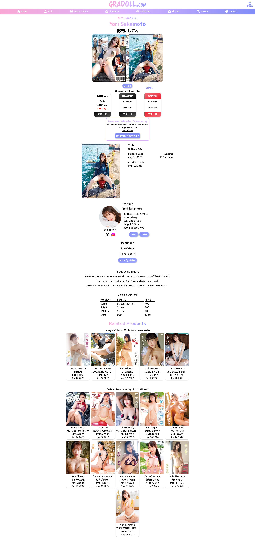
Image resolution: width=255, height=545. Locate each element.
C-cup (133, 234)
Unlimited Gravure (127, 136)
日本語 (250, 6)
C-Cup (127, 85)
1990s (144, 234)
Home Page (126, 253)
